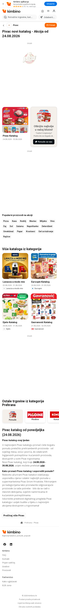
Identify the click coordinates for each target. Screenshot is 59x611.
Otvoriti (51, 3)
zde (42, 465)
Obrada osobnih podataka (30, 607)
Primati (52, 25)
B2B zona (6, 585)
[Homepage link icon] (21, 523)
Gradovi (5, 566)
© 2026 (29, 595)
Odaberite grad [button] (50, 17)
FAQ (4, 555)
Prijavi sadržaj (8, 562)
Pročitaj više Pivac (13, 515)
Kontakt (5, 559)
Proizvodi (6, 570)
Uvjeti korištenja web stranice (29, 603)
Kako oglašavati (9, 581)
